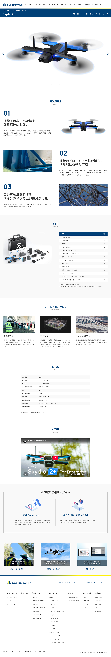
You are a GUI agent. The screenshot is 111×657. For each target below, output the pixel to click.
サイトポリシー (6, 651)
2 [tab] (51, 84)
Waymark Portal (73, 601)
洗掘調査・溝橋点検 (38, 608)
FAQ (84, 608)
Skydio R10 (53, 601)
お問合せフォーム (75, 286)
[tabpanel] (55, 53)
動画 (84, 597)
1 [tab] (49, 84)
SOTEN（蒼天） (55, 622)
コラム (85, 604)
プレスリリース (12, 597)
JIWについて (99, 597)
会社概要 (98, 604)
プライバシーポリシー (17, 651)
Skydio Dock (54, 615)
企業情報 (79, 4)
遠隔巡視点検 (36, 618)
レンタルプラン (54, 639)
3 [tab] (54, 84)
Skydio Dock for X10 (56, 611)
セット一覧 (84, 14)
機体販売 (51, 597)
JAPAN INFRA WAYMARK (13, 4)
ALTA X (52, 625)
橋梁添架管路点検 (38, 601)
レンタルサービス (54, 636)
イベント (10, 601)
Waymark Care (53, 632)
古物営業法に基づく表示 (31, 651)
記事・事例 (24, 593)
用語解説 (86, 601)
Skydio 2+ (53, 608)
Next (107, 54)
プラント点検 (36, 615)
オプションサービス (95, 14)
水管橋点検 (36, 611)
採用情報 (98, 611)
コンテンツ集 (71, 4)
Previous (4, 54)
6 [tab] (62, 84)
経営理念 (98, 601)
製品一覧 (63, 4)
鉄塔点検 (35, 604)
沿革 (97, 608)
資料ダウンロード (64, 582)
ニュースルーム (29, 4)
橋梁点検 (35, 597)
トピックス (11, 604)
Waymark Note (73, 597)
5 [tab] (59, 84)
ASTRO (52, 629)
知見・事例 (38, 4)
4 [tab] (57, 84)
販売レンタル (55, 4)
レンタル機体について (56, 643)
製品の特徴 (76, 14)
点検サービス (46, 4)
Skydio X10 (53, 604)
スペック (105, 14)
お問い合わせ (91, 582)
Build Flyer (53, 618)
